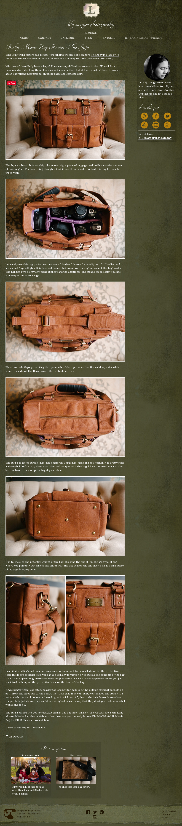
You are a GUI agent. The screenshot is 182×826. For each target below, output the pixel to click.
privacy (166, 814)
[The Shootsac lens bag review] (76, 770)
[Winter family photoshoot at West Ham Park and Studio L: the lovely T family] (31, 770)
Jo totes (81, 58)
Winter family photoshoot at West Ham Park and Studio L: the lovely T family (30, 790)
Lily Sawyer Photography (91, 24)
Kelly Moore (34, 66)
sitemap (166, 817)
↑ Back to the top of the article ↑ (25, 727)
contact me (24, 816)
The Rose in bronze (60, 58)
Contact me (145, 93)
